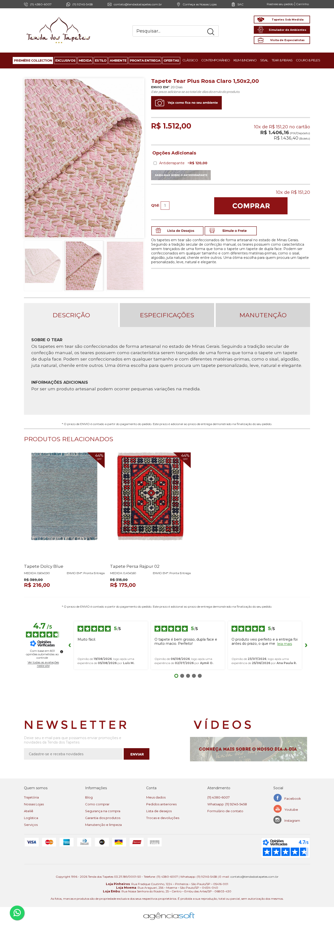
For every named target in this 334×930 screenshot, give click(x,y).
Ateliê (28, 811)
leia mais (284, 644)
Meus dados (156, 797)
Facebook (292, 798)
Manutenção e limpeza (103, 825)
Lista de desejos (159, 811)
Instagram (292, 820)
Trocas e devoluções (162, 818)
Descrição (71, 315)
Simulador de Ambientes (287, 30)
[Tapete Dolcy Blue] (64, 506)
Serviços (31, 825)
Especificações (167, 315)
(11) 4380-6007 (218, 797)
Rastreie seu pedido (280, 4)
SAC (240, 4)
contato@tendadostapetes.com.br (138, 4)
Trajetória (31, 797)
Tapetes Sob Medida (287, 19)
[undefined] (62, 652)
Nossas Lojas (34, 804)
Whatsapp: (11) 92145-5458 (227, 804)
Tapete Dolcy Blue (43, 566)
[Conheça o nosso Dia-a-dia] (250, 749)
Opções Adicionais (174, 153)
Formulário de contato (225, 811)
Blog (89, 797)
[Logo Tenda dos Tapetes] (58, 16)
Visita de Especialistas (287, 40)
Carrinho (302, 4)
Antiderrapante (183, 163)
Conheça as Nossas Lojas (200, 4)
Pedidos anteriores (161, 804)
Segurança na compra (102, 811)
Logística (31, 818)
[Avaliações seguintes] (306, 645)
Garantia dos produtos (102, 818)
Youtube (291, 809)
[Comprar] (251, 205)
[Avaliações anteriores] (69, 645)
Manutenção (263, 315)
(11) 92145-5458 (82, 4)
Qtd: (155, 205)
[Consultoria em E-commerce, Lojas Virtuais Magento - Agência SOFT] (169, 912)
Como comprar (97, 804)
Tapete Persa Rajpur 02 (134, 566)
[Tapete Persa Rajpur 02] (150, 506)
